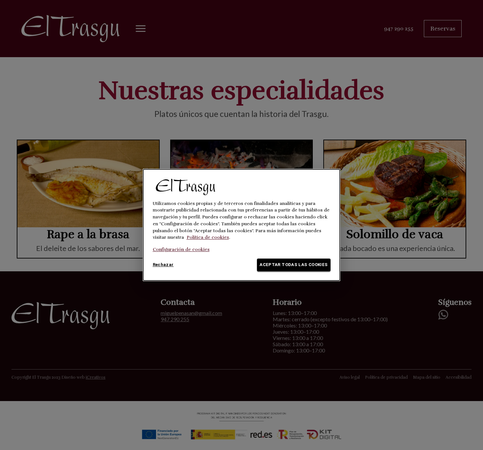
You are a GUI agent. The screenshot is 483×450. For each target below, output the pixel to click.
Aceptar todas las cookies (294, 264)
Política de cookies (208, 237)
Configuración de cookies (181, 250)
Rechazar (163, 264)
